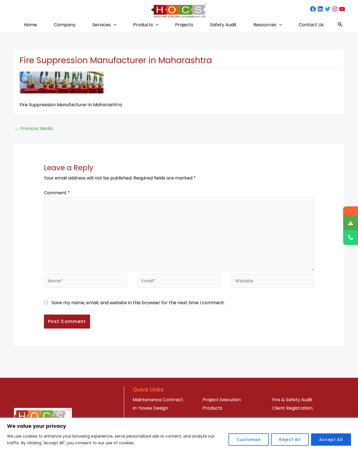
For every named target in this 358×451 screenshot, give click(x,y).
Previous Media (34, 128)
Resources (264, 25)
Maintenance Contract (158, 399)
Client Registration (292, 408)
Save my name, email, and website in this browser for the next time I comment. (138, 302)
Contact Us (311, 25)
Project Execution (221, 399)
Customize (249, 439)
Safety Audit (223, 25)
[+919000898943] (350, 237)
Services (101, 25)
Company (65, 25)
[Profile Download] (350, 222)
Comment (57, 193)
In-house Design (150, 408)
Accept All (331, 439)
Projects (184, 25)
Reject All (290, 439)
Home (30, 25)
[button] (113, 25)
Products (143, 25)
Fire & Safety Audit (292, 399)
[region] (179, 434)
